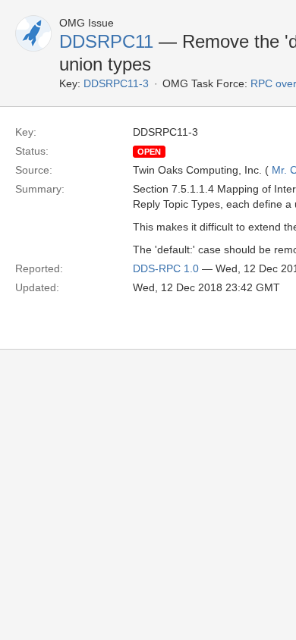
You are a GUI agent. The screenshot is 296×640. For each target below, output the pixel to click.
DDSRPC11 (106, 41)
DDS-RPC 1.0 (166, 268)
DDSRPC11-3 (116, 83)
